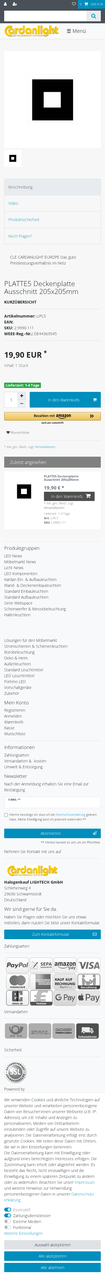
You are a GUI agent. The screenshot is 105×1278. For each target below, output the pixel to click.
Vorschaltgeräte (18, 687)
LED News (13, 555)
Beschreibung (20, 187)
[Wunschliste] (74, 4)
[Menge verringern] (21, 404)
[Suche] (94, 16)
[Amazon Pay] (65, 965)
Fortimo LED (15, 681)
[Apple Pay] (89, 998)
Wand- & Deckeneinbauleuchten (32, 585)
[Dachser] (64, 1031)
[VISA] (89, 965)
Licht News (14, 567)
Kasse (9, 727)
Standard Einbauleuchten (26, 591)
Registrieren (14, 710)
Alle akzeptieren (52, 1256)
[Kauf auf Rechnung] (65, 981)
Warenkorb (13, 722)
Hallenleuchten (17, 614)
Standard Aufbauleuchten (26, 597)
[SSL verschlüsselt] (15, 1072)
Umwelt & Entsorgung (23, 766)
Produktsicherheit (23, 219)
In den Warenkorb (63, 400)
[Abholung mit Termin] (87, 1031)
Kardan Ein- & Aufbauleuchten (30, 579)
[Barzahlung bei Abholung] (89, 981)
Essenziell (21, 1209)
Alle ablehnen (52, 1267)
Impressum (85, 1182)
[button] (52, 418)
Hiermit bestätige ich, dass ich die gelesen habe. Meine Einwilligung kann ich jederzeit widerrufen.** (53, 816)
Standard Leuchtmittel (23, 669)
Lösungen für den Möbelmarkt (30, 640)
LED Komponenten (20, 573)
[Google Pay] (65, 998)
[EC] (17, 998)
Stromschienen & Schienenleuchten (35, 646)
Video (13, 203)
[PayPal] (17, 965)
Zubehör (11, 693)
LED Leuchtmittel (19, 675)
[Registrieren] (15, 4)
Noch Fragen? (20, 236)
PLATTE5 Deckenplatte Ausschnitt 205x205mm (61, 478)
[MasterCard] (17, 981)
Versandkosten (44, 447)
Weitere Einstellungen (23, 1233)
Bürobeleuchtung (19, 652)
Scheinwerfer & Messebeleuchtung (35, 609)
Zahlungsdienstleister (32, 1215)
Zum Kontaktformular (50, 934)
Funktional (22, 1227)
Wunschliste (19, 432)
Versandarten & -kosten (25, 761)
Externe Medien (27, 1221)
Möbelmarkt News (20, 561)
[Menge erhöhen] (21, 396)
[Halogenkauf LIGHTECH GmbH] (32, 870)
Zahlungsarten (16, 755)
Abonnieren (51, 833)
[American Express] (41, 981)
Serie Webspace (18, 603)
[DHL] (40, 1031)
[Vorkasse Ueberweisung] (41, 998)
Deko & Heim (16, 658)
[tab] (52, 187)
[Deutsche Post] (16, 1031)
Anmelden (13, 716)
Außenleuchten (17, 663)
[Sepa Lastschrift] (41, 965)
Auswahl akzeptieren (53, 1244)
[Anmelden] (6, 4)
